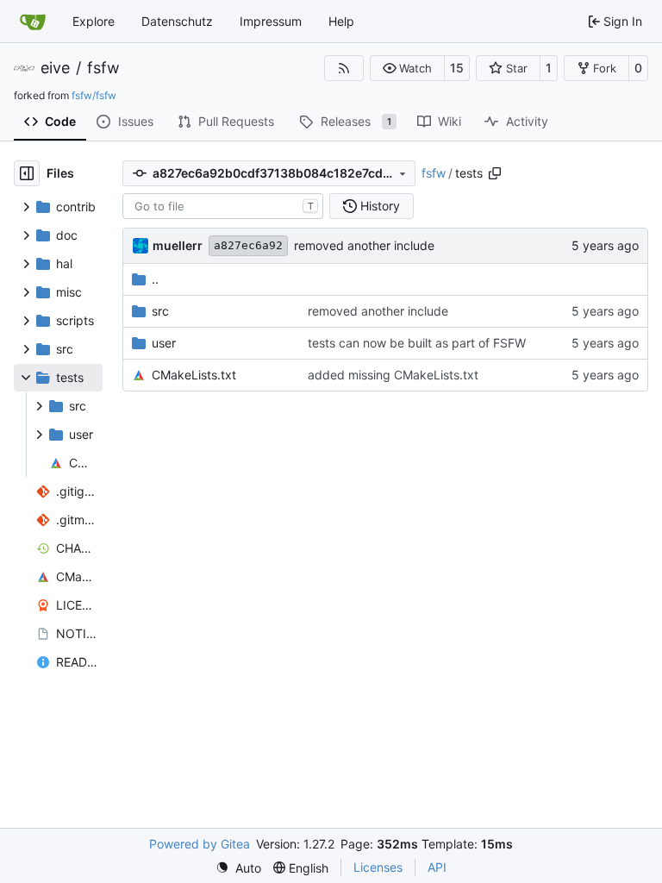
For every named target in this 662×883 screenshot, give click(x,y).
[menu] (238, 868)
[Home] (33, 21)
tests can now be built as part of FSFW (417, 342)
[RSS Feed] (344, 68)
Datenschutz (177, 21)
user (164, 342)
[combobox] (222, 206)
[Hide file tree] (27, 173)
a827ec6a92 (248, 245)
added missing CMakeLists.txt (393, 374)
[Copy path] (495, 173)
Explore (93, 21)
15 (457, 67)
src (160, 311)
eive (55, 68)
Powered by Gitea (199, 843)
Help (341, 21)
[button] (407, 68)
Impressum (271, 21)
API (437, 867)
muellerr (178, 245)
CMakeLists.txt (194, 374)
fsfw (103, 68)
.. (155, 279)
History (380, 205)
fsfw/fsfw (94, 95)
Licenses (378, 867)
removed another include (364, 245)
